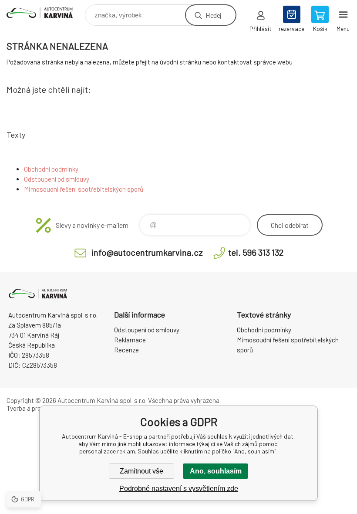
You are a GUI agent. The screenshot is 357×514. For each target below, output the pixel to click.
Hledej (213, 15)
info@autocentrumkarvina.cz (147, 252)
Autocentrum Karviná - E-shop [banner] (45, 13)
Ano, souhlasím (216, 471)
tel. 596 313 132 (255, 252)
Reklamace (130, 340)
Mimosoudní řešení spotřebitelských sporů (83, 189)
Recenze (126, 350)
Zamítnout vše (141, 471)
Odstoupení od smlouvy (56, 179)
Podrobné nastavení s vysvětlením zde (178, 488)
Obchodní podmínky (51, 169)
